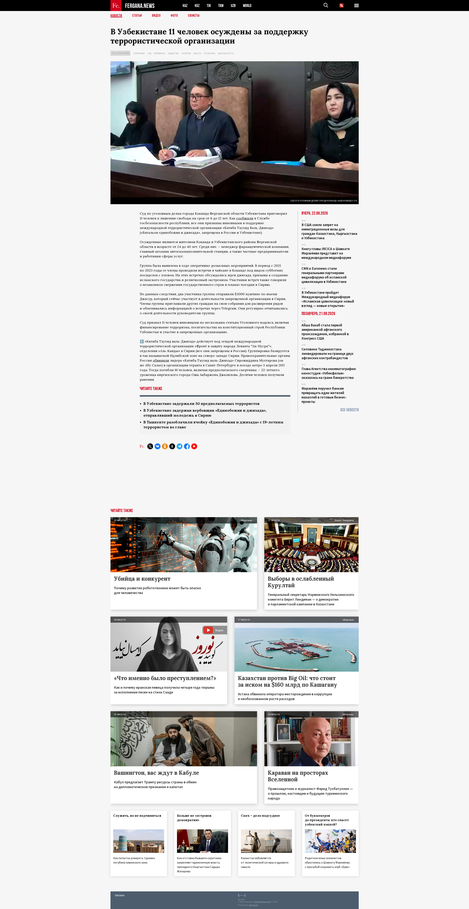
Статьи (137, 15)
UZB (233, 5)
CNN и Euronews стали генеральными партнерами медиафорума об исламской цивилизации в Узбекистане (324, 275)
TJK (209, 5)
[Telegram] (179, 446)
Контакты (119, 895)
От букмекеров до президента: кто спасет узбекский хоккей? (327, 820)
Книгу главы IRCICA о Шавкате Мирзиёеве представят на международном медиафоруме (326, 253)
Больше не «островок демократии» (194, 818)
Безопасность (226, 53)
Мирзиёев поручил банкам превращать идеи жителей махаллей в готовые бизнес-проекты (324, 395)
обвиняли (161, 360)
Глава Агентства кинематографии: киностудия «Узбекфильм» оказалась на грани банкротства (329, 373)
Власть (197, 53)
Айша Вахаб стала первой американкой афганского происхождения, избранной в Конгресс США (325, 331)
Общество (173, 53)
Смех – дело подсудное (260, 816)
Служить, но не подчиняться (137, 816)
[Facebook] (187, 446)
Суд (149, 53)
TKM (221, 5)
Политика (209, 53)
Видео (156, 15)
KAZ (185, 5)
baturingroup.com (263, 902)
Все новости (349, 410)
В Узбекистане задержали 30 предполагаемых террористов (201, 403)
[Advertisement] (234, 481)
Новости (116, 15)
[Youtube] (194, 446)
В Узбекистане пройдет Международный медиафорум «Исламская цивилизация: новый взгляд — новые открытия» (328, 299)
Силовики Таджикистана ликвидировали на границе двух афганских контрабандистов (327, 353)
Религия (186, 53)
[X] (150, 446)
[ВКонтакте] (157, 446)
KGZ (197, 5)
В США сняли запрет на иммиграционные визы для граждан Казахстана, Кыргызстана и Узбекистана (329, 231)
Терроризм (139, 53)
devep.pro (253, 905)
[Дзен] (172, 446)
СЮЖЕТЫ (194, 15)
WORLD (247, 5)
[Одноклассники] (165, 446)
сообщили (244, 218)
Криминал (159, 53)
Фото (174, 15)
